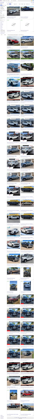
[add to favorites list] (7, 18)
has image (2, 7)
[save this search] (33, 2)
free (1, 13)
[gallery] (10, 4)
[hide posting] (19, 18)
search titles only (3, 6)
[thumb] (8, 4)
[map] (11, 4)
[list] (7, 4)
